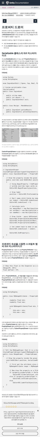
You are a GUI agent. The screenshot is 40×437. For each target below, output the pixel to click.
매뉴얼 (4, 7)
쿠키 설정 (20, 424)
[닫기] (38, 411)
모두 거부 (20, 428)
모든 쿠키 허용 (20, 433)
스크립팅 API (11, 7)
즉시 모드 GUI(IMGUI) (8, 15)
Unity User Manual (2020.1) (10, 13)
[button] (7, 406)
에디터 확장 (19, 15)
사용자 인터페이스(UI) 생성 (28, 13)
